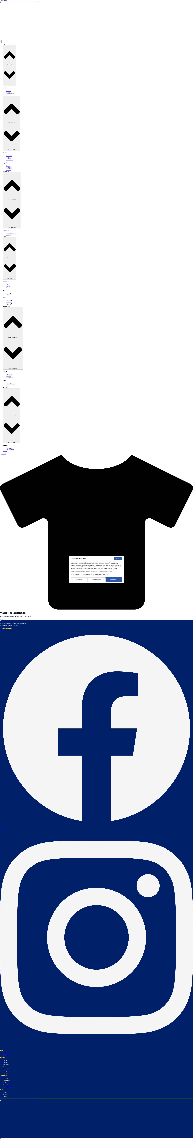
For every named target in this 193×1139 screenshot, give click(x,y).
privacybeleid (109, 571)
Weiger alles (79, 579)
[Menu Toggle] (1, 41)
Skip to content (3, 0)
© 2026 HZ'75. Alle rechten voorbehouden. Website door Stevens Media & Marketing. (20, 1099)
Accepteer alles (113, 579)
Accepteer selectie (96, 579)
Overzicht (119, 558)
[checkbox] (75, 575)
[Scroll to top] (0, 1138)
